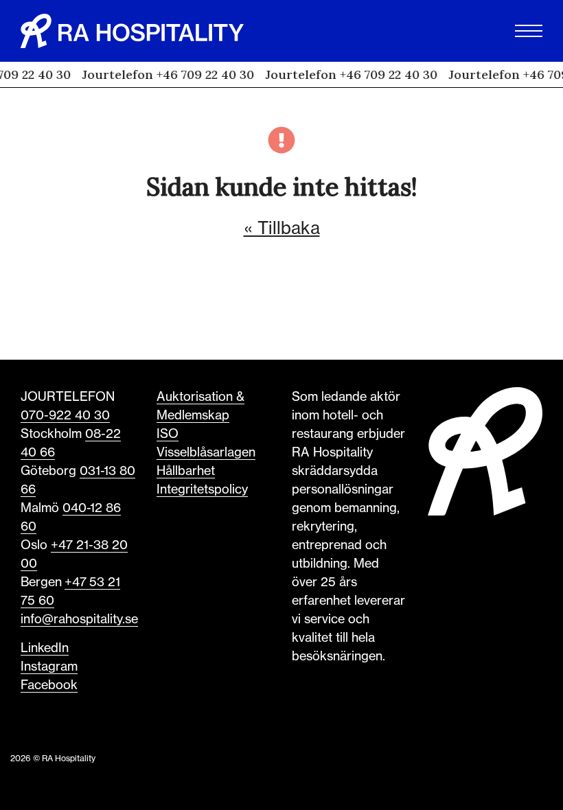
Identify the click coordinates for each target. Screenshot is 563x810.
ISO (168, 433)
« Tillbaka (282, 228)
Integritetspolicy (202, 488)
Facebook (49, 684)
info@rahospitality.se (79, 618)
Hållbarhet (186, 470)
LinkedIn (45, 647)
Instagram (49, 665)
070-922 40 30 (65, 414)
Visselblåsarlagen (206, 451)
